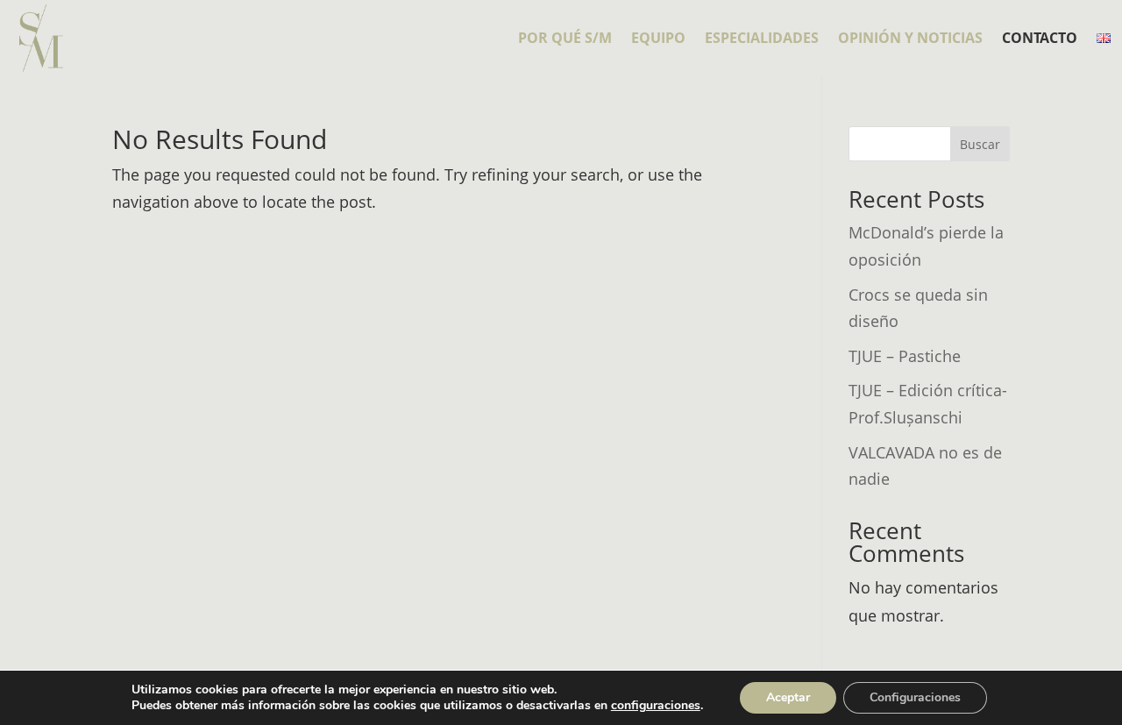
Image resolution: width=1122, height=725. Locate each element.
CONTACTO (1039, 39)
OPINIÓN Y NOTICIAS (910, 39)
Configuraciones (915, 697)
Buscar (980, 144)
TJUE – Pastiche (905, 355)
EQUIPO (658, 39)
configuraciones (655, 706)
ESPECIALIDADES (762, 39)
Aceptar (788, 697)
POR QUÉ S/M (565, 39)
